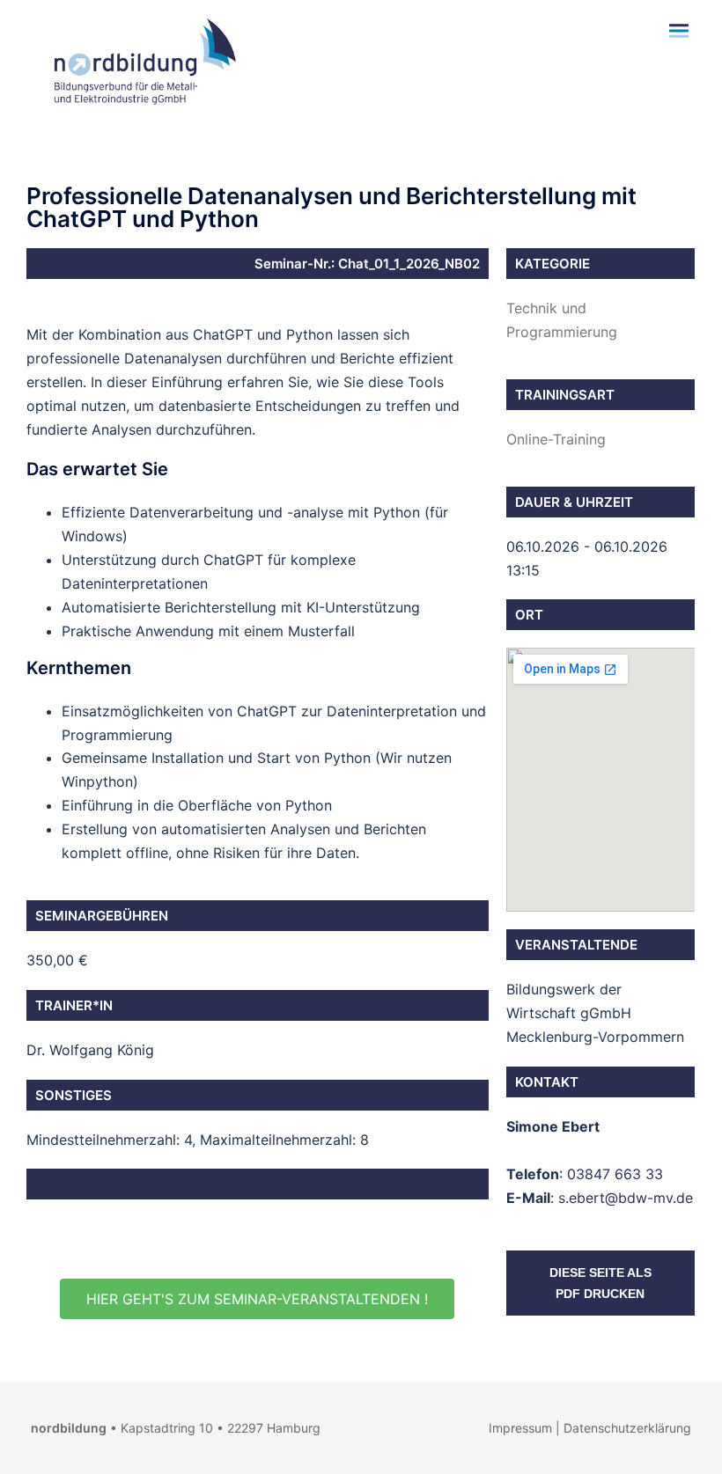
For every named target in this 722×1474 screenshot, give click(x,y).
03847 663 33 (615, 1174)
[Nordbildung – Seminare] (141, 60)
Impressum (520, 1427)
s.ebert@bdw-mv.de (625, 1197)
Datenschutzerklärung (627, 1427)
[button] (257, 1299)
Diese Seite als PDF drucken (600, 1283)
